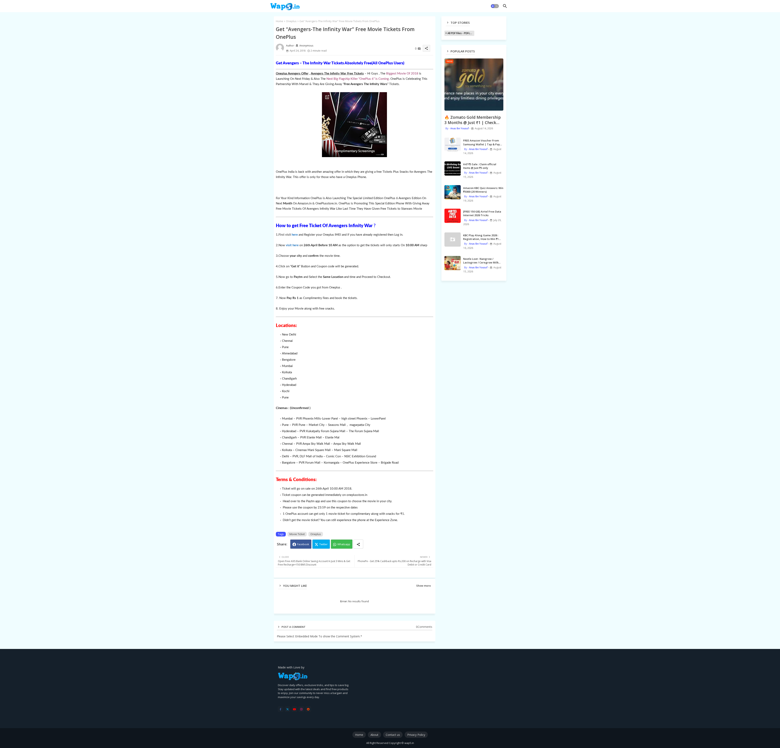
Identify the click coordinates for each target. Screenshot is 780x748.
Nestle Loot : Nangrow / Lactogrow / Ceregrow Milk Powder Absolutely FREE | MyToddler (480, 260)
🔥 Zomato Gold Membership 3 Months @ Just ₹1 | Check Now (472, 120)
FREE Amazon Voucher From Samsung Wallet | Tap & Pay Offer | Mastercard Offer (481, 142)
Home (279, 21)
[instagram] (301, 709)
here (295, 234)
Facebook (303, 544)
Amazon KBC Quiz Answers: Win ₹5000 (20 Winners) (483, 189)
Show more (423, 585)
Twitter (323, 544)
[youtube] (294, 709)
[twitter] (287, 709)
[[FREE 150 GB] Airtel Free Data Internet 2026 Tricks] (452, 216)
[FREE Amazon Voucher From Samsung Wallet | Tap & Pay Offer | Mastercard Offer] (452, 145)
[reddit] (308, 709)
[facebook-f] (280, 709)
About (374, 735)
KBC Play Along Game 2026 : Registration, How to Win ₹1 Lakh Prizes (481, 237)
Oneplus (291, 21)
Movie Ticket (297, 534)
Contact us (393, 735)
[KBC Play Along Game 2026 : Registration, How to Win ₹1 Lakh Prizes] (452, 239)
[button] (495, 6)
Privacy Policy (416, 735)
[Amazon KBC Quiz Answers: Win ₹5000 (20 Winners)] (452, 192)
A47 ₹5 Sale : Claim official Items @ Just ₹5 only (479, 166)
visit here (292, 245)
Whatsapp (343, 544)
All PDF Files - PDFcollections (460, 33)
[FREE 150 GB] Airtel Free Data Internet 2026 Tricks (482, 213)
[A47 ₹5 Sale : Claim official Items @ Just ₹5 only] (452, 168)
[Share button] (358, 544)
